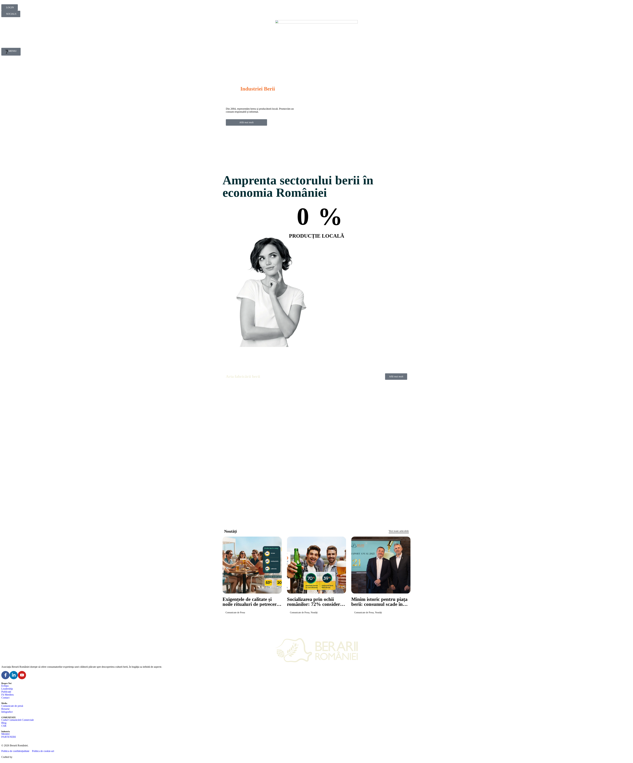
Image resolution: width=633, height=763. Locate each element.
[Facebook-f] (5, 675)
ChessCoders (20, 757)
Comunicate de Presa (235, 612)
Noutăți (314, 612)
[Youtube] (22, 675)
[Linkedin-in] (14, 675)
